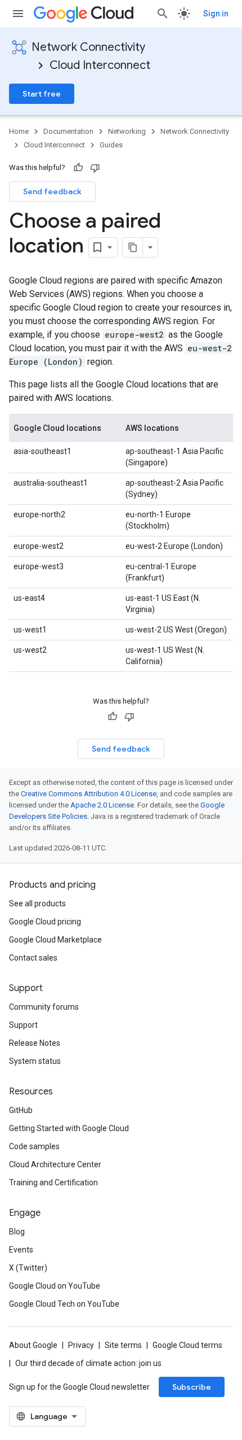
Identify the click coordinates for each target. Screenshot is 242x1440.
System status (35, 1061)
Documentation (68, 131)
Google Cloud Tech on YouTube (64, 1303)
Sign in (215, 13)
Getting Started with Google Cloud (69, 1128)
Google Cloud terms (187, 1345)
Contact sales (33, 957)
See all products (37, 903)
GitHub (21, 1110)
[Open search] (162, 13)
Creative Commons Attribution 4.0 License (88, 793)
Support (23, 1024)
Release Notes (34, 1043)
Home (19, 131)
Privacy (81, 1345)
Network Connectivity (88, 47)
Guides (111, 145)
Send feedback (52, 191)
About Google (33, 1345)
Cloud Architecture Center (55, 1164)
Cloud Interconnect (100, 65)
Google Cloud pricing (45, 921)
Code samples (34, 1146)
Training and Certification (53, 1182)
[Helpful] (78, 167)
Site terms (123, 1345)
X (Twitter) (28, 1267)
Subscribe (191, 1387)
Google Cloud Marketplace (55, 939)
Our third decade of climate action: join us (88, 1363)
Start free (42, 94)
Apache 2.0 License (102, 805)
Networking (127, 131)
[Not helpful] (95, 167)
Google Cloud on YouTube (54, 1285)
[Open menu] (18, 13)
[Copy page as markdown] (133, 247)
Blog (17, 1231)
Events (21, 1249)
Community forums (44, 1006)
